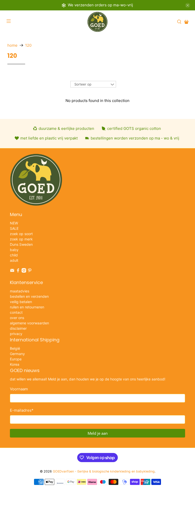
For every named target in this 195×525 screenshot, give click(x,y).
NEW (14, 223)
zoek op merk (21, 239)
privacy (16, 333)
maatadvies (19, 291)
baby (14, 250)
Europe (16, 359)
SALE (14, 228)
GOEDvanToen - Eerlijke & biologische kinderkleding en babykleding (104, 471)
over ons (17, 318)
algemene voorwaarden (29, 323)
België (15, 348)
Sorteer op (82, 84)
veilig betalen (21, 302)
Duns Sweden (21, 244)
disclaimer (18, 328)
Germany (17, 354)
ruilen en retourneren (27, 307)
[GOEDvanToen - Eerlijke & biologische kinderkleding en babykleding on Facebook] (18, 271)
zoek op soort (21, 234)
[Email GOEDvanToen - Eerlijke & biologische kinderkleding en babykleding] (12, 271)
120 (28, 45)
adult (14, 260)
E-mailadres (22, 410)
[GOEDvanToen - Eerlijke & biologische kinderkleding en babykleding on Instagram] (24, 271)
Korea (14, 364)
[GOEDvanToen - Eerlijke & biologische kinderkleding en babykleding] (97, 22)
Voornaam (19, 389)
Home (12, 45)
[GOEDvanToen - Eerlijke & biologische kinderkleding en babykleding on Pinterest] (29, 271)
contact (16, 312)
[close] (187, 5)
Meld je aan (98, 433)
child (14, 255)
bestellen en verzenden (29, 296)
